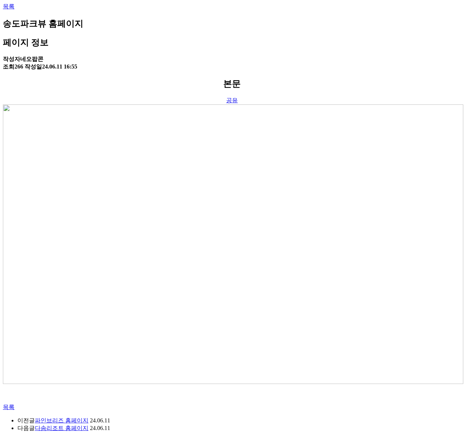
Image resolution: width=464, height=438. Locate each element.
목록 (8, 6)
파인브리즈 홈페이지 (61, 420)
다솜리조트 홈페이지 (61, 428)
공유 (232, 100)
